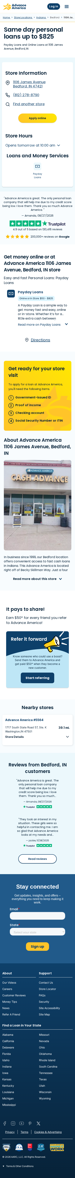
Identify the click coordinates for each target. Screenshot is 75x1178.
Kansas (6, 1079)
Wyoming (45, 1098)
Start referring (37, 678)
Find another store (29, 104)
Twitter (38, 1123)
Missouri (44, 1034)
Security (44, 1001)
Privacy (10, 1132)
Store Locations (23, 17)
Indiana (41, 17)
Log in (53, 6)
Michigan (8, 1098)
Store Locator (47, 989)
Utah (42, 1085)
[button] (37, 736)
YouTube (21, 1123)
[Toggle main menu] (66, 6)
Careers (7, 989)
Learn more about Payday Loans (38, 321)
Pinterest (30, 1123)
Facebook (4, 1123)
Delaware (8, 1047)
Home (6, 17)
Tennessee (45, 1073)
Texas (43, 1079)
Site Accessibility (49, 1008)
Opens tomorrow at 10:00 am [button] (30, 145)
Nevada (44, 1041)
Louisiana (8, 1092)
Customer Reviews (14, 995)
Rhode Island (47, 1060)
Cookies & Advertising (48, 1132)
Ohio (42, 1047)
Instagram (13, 1123)
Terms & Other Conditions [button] (19, 1166)
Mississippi (9, 1104)
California (8, 1041)
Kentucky (8, 1085)
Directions (40, 340)
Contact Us (46, 982)
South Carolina (48, 1066)
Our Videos (9, 982)
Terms (24, 1132)
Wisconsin (45, 1092)
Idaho (5, 1060)
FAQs (42, 995)
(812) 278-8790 (26, 94)
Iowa (5, 1073)
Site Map (44, 1014)
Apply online (37, 118)
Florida (6, 1053)
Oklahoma (45, 1053)
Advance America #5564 (24, 720)
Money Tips (9, 1001)
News (5, 1008)
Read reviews (37, 859)
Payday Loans (30, 292)
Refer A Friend (11, 1014)
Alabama (7, 1034)
